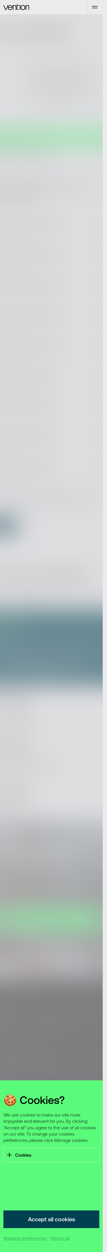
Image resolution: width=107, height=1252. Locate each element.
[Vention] (43, 7)
